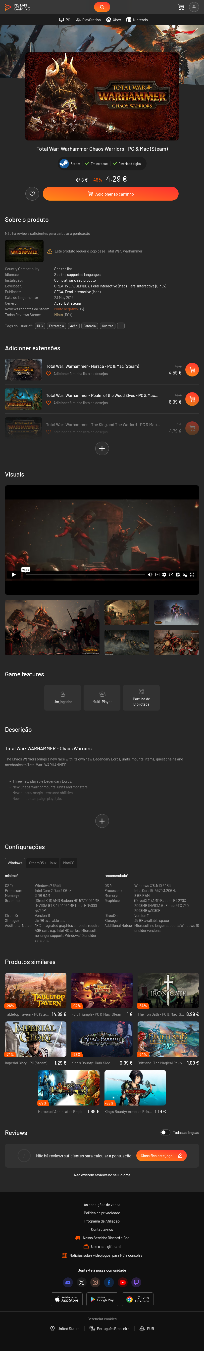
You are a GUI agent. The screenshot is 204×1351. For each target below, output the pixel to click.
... (120, 326)
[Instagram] (95, 1282)
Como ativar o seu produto (75, 280)
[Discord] (68, 1282)
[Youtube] (123, 1282)
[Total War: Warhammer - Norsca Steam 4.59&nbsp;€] (23, 369)
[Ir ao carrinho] (181, 7)
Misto (59, 314)
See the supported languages (77, 274)
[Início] (17, 7)
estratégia (56, 326)
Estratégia (72, 303)
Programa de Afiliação (102, 1221)
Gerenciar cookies (102, 1319)
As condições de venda (102, 1204)
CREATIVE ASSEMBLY (71, 286)
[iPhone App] (67, 1299)
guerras (107, 326)
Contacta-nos (102, 1229)
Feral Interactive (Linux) (147, 286)
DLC (40, 326)
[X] (82, 1282)
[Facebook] (109, 1282)
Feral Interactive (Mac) (109, 286)
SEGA (58, 291)
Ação (58, 303)
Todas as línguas (186, 1132)
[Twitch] (136, 1282)
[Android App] (102, 1299)
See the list (63, 268)
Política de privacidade (102, 1213)
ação (73, 326)
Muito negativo (66, 309)
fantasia (90, 326)
